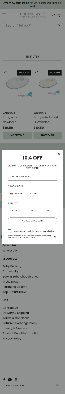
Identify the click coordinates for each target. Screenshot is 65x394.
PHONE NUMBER (15, 186)
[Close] (59, 154)
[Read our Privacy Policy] (55, 236)
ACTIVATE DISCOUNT (32, 220)
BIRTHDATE (13, 203)
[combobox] (16, 194)
